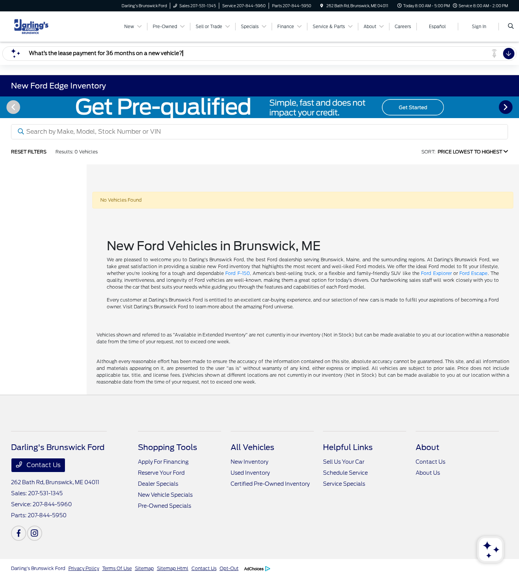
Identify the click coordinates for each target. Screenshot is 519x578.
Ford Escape (473, 273)
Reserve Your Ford (161, 473)
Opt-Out (229, 568)
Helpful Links (348, 447)
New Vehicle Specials (165, 495)
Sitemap (144, 568)
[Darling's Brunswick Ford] (45, 26)
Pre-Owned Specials (164, 506)
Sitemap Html (172, 568)
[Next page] (506, 107)
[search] (511, 26)
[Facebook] (18, 533)
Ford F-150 (237, 273)
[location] (321, 5)
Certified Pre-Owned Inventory (270, 484)
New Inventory (249, 462)
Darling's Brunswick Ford (38, 568)
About (427, 447)
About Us (428, 473)
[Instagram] (34, 533)
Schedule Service (345, 473)
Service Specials (344, 484)
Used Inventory (250, 473)
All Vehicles (252, 447)
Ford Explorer (436, 273)
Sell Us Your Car (343, 462)
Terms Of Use (117, 568)
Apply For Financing (163, 462)
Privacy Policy (83, 568)
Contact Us (42, 465)
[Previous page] (12, 107)
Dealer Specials (158, 484)
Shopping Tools (167, 447)
